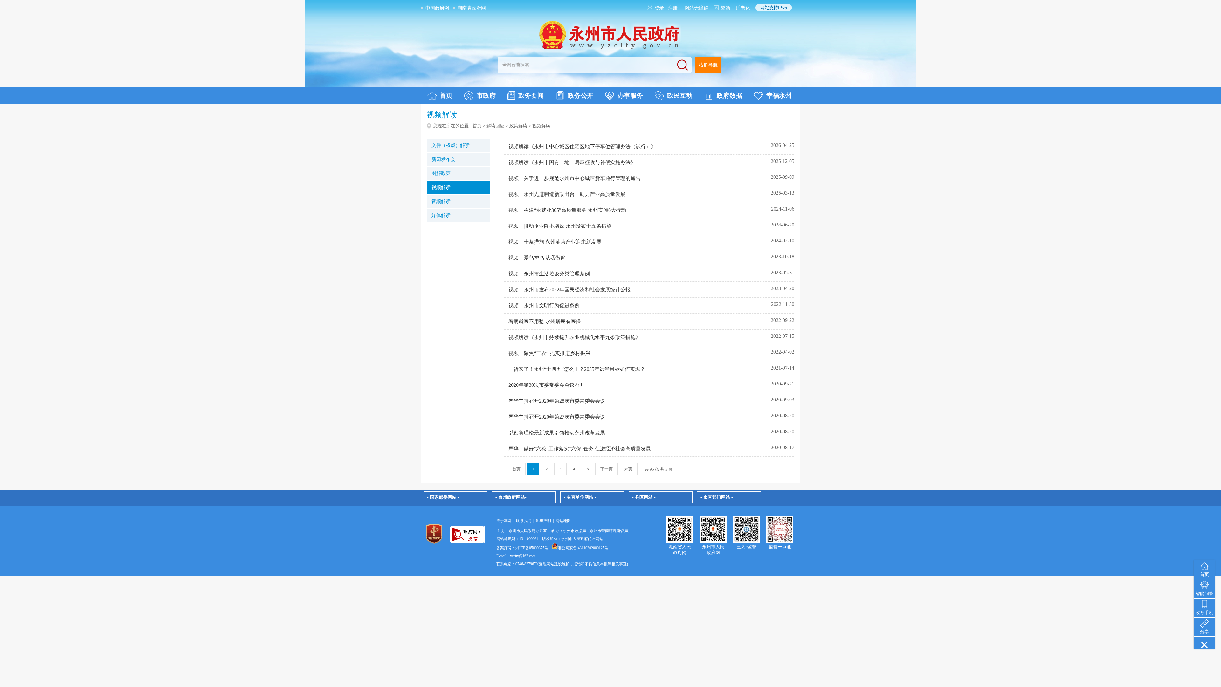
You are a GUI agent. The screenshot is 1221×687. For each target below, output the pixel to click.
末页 (628, 469)
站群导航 (708, 64)
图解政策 (441, 173)
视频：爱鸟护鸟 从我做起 (537, 257)
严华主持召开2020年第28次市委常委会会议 (556, 401)
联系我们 (523, 520)
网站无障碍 (696, 7)
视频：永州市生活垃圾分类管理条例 (549, 273)
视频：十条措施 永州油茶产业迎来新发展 (554, 242)
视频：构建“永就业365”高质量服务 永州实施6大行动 (567, 210)
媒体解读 (441, 215)
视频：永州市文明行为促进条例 (544, 305)
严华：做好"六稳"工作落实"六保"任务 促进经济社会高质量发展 (579, 448)
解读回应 (495, 125)
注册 (673, 7)
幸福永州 (779, 95)
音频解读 (441, 201)
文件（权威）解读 (450, 145)
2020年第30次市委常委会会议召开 (546, 385)
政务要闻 (531, 95)
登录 (659, 7)
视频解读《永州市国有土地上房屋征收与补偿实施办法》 (572, 162)
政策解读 (518, 125)
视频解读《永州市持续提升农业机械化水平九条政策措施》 (574, 337)
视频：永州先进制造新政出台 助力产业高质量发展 (566, 194)
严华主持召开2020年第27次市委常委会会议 (556, 417)
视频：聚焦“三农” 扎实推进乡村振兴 (549, 353)
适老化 (743, 7)
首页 (446, 95)
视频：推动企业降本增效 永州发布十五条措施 (559, 226)
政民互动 (680, 95)
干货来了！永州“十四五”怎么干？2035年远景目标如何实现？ (576, 369)
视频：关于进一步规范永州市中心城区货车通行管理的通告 (574, 178)
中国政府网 (437, 7)
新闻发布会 (443, 159)
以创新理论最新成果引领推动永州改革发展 (556, 432)
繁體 (725, 7)
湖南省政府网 (471, 7)
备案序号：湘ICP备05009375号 (522, 548)
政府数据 (729, 95)
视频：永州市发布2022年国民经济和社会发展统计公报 (569, 289)
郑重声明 (543, 520)
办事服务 (630, 95)
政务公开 (580, 95)
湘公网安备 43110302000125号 (583, 548)
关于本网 (504, 520)
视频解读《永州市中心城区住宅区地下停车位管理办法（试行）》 (582, 146)
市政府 (486, 95)
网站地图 (563, 520)
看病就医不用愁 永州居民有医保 (544, 321)
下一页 (606, 469)
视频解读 (441, 187)
